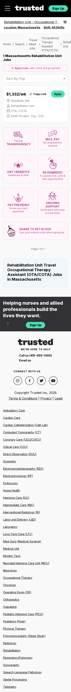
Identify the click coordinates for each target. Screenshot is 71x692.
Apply (58, 94)
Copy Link (39, 94)
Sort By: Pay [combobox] (15, 79)
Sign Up (58, 8)
